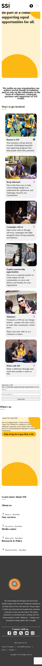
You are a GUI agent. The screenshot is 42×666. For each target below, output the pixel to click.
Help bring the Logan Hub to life (19, 434)
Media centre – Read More (14, 538)
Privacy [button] (4, 650)
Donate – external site (21, 134)
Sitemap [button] (11, 650)
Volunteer (21, 314)
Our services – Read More (13, 526)
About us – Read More (12, 514)
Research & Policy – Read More (15, 550)
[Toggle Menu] (37, 6)
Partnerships (21, 265)
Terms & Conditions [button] (8, 647)
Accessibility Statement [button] (24, 647)
